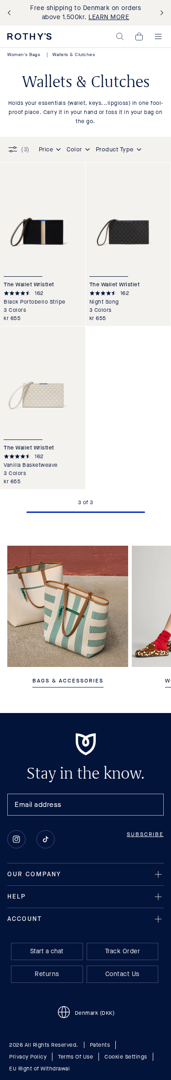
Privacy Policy (28, 1056)
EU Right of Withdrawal (39, 1068)
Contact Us (122, 974)
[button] (120, 36)
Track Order (122, 951)
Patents (100, 1045)
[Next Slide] (160, 13)
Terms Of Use (75, 1056)
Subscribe (145, 834)
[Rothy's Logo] (29, 36)
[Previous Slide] (10, 13)
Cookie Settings (125, 1056)
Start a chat (46, 951)
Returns (47, 974)
